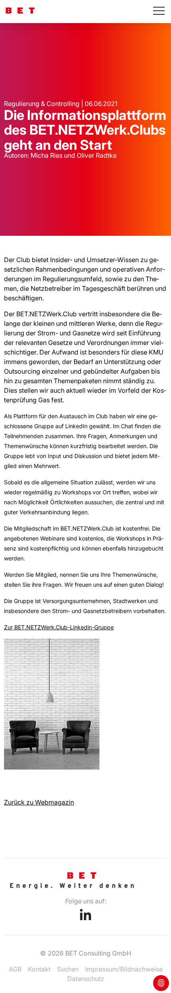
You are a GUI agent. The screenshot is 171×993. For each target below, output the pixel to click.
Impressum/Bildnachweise (124, 969)
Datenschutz (85, 979)
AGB (15, 969)
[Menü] (159, 11)
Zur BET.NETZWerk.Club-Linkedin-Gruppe (59, 627)
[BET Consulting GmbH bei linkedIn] (85, 918)
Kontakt (39, 969)
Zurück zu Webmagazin (39, 802)
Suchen (68, 969)
